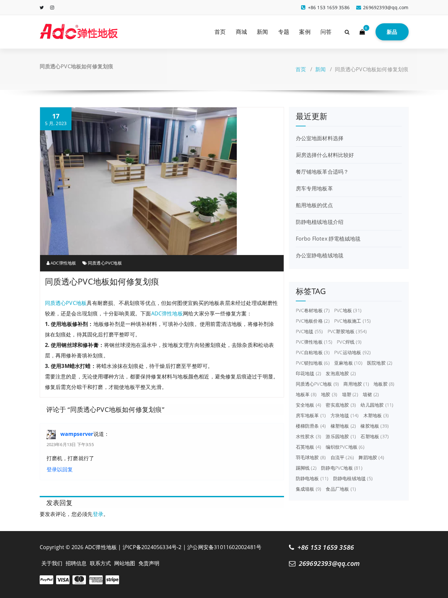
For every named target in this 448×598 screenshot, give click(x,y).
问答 (326, 31)
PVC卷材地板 (313, 310)
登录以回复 (60, 469)
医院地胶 (380, 363)
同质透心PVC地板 (105, 263)
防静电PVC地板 (341, 468)
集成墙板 (308, 489)
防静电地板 (312, 478)
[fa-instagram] (52, 7)
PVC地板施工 (352, 321)
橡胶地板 (374, 426)
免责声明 (149, 563)
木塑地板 (376, 415)
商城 (241, 31)
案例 (304, 31)
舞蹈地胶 (371, 457)
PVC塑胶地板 (347, 331)
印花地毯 (308, 373)
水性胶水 (308, 436)
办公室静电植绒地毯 (320, 255)
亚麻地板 (348, 363)
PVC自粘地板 (313, 352)
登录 (98, 514)
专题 (283, 31)
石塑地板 (374, 436)
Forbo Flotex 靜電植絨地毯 (328, 238)
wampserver (76, 434)
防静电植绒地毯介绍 (320, 221)
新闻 (262, 31)
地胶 (329, 394)
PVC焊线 (349, 342)
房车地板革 (311, 415)
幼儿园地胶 (376, 405)
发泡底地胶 (341, 373)
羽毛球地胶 (311, 457)
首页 (220, 31)
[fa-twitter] (42, 7)
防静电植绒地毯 (353, 478)
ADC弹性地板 (63, 263)
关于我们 (52, 563)
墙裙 (371, 394)
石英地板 (308, 447)
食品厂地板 (341, 489)
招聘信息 (76, 563)
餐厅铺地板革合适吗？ (322, 171)
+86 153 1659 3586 (325, 547)
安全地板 (308, 405)
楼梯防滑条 (311, 426)
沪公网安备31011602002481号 (224, 547)
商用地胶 (356, 384)
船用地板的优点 (314, 205)
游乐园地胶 (341, 436)
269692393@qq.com (329, 563)
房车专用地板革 (314, 188)
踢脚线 (306, 468)
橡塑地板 (343, 426)
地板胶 (384, 384)
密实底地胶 (341, 405)
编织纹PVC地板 (345, 447)
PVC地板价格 (313, 321)
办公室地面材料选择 (320, 138)
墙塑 (350, 394)
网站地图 (124, 563)
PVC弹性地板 (314, 342)
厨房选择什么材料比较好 (325, 155)
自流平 (342, 457)
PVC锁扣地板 (313, 363)
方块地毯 (345, 415)
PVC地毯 (309, 331)
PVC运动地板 (352, 352)
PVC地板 (347, 310)
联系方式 (100, 563)
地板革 (306, 394)
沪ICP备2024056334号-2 (152, 547)
